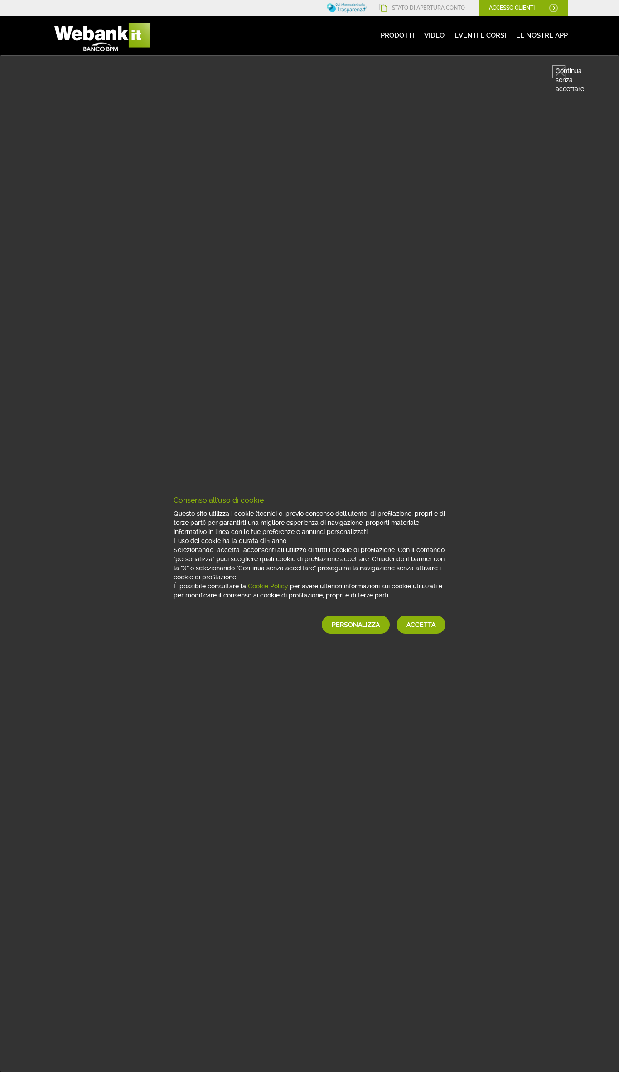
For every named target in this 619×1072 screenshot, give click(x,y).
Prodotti (397, 35)
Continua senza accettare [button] (561, 72)
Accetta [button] (420, 624)
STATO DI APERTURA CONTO (428, 8)
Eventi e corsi (480, 35)
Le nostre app (542, 35)
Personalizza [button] (356, 624)
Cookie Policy (268, 586)
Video (434, 35)
